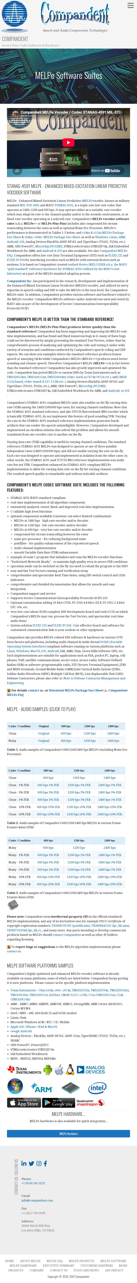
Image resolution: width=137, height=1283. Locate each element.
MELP (87, 201)
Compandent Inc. (19, 281)
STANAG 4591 (64, 205)
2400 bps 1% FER (109, 785)
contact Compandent (67, 934)
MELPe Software (113, 1261)
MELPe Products (81, 1261)
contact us (14, 951)
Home (9, 1261)
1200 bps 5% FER (79, 799)
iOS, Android (50, 651)
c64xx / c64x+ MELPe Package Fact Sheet (52, 237)
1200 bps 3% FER (79, 792)
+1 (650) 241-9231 (33, 1183)
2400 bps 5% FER (109, 799)
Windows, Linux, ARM (110, 237)
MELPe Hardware (23, 1265)
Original (43, 733)
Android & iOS (52, 251)
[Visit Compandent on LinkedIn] (23, 1164)
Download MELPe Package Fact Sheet (76, 690)
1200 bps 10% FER (79, 807)
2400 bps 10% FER (109, 807)
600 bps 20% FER (48, 814)
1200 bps (90, 733)
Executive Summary (58, 1265)
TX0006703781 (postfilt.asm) (71, 925)
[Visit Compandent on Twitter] (31, 1164)
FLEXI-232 (115, 255)
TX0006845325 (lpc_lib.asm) (110, 925)
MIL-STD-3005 (29, 205)
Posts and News (86, 1270)
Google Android (21, 1031)
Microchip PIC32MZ (48, 246)
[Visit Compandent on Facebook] (45, 1164)
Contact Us (59, 1270)
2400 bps (113, 733)
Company (36, 1270)
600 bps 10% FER (48, 807)
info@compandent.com (37, 1200)
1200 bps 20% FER (79, 814)
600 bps (66, 733)
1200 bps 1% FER (79, 785)
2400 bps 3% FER (109, 792)
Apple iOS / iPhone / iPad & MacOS (34, 1027)
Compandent (15, 39)
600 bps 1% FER (48, 785)
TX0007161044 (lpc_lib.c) (23, 930)
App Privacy (114, 1270)
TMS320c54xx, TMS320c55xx (26, 377)
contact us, (36, 690)
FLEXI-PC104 (16, 260)
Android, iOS (15, 241)
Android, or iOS (118, 390)
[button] (132, 5)
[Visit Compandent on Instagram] (38, 1164)
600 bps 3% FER (48, 792)
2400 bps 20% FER (109, 814)
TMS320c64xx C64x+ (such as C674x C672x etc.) (79, 377)
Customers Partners (96, 1265)
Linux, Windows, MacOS (23, 651)
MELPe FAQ (55, 1261)
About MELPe (30, 1261)
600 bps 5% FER (48, 799)
